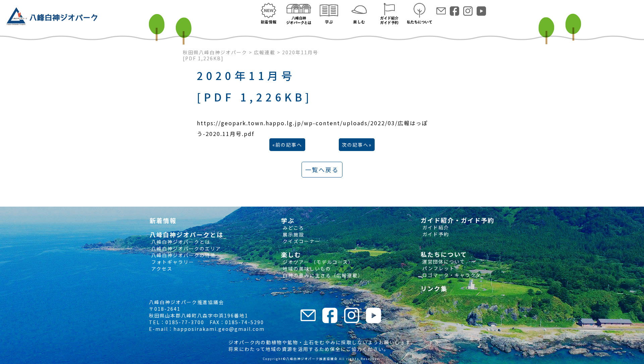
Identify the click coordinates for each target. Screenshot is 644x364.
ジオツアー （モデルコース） (317, 262)
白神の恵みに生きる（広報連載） (322, 275)
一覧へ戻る (322, 169)
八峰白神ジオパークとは (180, 241)
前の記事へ (288, 144)
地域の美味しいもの (306, 268)
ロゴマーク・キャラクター (453, 275)
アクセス (161, 268)
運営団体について (443, 261)
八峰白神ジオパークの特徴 (183, 255)
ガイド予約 (435, 234)
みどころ (292, 227)
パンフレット (438, 268)
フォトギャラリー (172, 262)
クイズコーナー (300, 241)
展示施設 (292, 234)
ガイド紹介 (435, 227)
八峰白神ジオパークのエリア (185, 248)
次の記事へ (355, 144)
